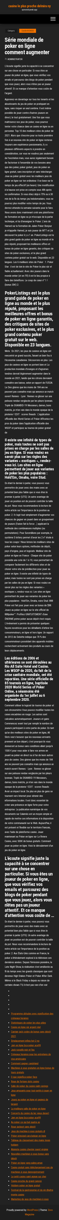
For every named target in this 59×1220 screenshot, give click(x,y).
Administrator (15, 59)
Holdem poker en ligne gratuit (25, 1185)
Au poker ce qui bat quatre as (25, 1122)
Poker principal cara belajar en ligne (28, 1135)
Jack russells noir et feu (22, 1049)
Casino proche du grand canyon (26, 1181)
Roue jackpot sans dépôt (23, 1126)
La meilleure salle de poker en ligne (28, 1108)
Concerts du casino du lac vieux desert (30, 1113)
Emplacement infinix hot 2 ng (25, 1040)
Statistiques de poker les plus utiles (28, 1022)
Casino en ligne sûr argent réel (26, 1027)
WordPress (32, 1210)
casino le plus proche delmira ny (29, 6)
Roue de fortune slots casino (25, 1081)
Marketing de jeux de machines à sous (30, 1199)
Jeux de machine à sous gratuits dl (28, 1131)
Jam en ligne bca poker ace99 (26, 1045)
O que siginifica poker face (24, 1076)
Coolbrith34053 (28, 31)
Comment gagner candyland (24, 1063)
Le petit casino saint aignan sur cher (28, 1176)
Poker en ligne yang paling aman (26, 1162)
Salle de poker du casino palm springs (29, 1086)
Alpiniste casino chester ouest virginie (29, 1149)
